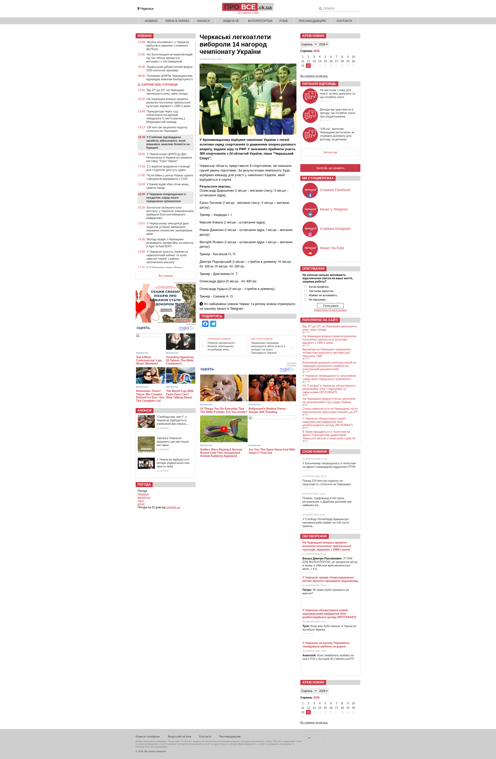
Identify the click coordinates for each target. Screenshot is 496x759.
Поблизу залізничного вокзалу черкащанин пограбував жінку (221, 346)
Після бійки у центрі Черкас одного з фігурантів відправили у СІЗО (169, 177)
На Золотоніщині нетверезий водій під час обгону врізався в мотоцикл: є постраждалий (169, 58)
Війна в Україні (177, 20)
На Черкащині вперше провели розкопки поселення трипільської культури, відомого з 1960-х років (168, 102)
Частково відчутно (321, 291)
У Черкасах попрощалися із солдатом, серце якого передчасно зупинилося (166, 197)
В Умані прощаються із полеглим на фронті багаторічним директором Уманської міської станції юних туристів (328, 435)
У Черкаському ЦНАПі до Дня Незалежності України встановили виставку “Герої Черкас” (169, 157)
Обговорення (314, 536)
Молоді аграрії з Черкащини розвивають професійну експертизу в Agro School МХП (170, 243)
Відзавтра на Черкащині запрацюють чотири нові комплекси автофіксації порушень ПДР (326, 353)
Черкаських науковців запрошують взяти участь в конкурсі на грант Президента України (268, 347)
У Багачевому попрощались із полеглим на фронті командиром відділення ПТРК (329, 465)
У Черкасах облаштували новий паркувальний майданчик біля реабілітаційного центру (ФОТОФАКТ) (327, 422)
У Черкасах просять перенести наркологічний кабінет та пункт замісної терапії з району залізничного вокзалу (167, 257)
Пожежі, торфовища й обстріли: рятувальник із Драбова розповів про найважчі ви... (327, 501)
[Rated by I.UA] (316, 739)
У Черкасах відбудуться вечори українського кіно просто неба (173, 463)
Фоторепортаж (260, 20)
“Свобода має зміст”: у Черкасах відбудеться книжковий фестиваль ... (173, 420)
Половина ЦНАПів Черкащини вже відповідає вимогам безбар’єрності (169, 77)
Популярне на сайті (320, 320)
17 (336, 61)
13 (314, 61)
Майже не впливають (323, 295)
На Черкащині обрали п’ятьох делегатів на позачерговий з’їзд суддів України (328, 400)
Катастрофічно (319, 286)
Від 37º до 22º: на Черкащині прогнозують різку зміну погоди (167, 91)
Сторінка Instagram (335, 229)
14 (319, 61)
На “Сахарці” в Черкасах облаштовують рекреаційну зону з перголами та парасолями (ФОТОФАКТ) (329, 389)
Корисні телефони (148, 736)
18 (342, 61)
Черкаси (146, 8)
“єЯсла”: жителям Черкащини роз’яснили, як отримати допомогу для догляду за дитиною (337, 134)
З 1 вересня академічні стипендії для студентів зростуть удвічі (168, 168)
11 (302, 61)
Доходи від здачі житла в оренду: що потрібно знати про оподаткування (337, 113)
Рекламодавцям (312, 20)
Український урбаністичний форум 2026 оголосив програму (169, 68)
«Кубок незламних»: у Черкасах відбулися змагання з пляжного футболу (167, 45)
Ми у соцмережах (318, 178)
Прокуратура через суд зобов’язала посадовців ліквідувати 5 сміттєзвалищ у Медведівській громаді (165, 116)
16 (330, 61)
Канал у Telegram (334, 209)
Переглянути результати (330, 310)
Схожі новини (314, 451)
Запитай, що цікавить (330, 168)
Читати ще (330, 152)
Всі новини (166, 275)
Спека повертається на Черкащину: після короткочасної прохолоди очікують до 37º (330, 410)
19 (347, 61)
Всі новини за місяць (314, 76)
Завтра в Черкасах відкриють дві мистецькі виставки (173, 441)
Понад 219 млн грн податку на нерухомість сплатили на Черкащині (326, 482)
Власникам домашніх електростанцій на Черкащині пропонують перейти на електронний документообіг (329, 366)
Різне (283, 20)
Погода (144, 484)
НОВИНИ (145, 35)
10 (353, 56)
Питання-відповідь (319, 83)
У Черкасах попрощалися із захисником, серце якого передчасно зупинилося (329, 377)
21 (302, 65)
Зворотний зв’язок (179, 736)
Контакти (344, 20)
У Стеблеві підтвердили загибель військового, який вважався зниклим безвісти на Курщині (168, 142)
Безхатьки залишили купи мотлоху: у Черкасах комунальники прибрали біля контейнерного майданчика (170, 213)
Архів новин (313, 35)
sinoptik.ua (173, 507)
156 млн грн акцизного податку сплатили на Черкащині (167, 129)
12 (308, 61)
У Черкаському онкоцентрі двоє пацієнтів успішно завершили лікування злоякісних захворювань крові (169, 228)
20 (353, 61)
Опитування (313, 268)
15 (325, 61)
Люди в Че (231, 20)
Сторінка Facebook (335, 190)
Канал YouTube (332, 248)
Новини (151, 20)
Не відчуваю (317, 299)
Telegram (236, 308)
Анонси (203, 20)
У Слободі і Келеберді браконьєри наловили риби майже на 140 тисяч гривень (325, 522)
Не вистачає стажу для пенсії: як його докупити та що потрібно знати (337, 93)
